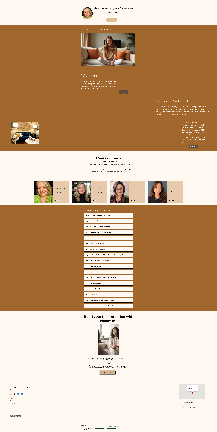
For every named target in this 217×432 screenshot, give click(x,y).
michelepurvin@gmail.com (15, 408)
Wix (86, 429)
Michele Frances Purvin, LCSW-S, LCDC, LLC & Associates (113, 10)
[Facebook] (57, 200)
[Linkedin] (21, 393)
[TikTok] (14, 393)
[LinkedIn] (59, 200)
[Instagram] (55, 200)
